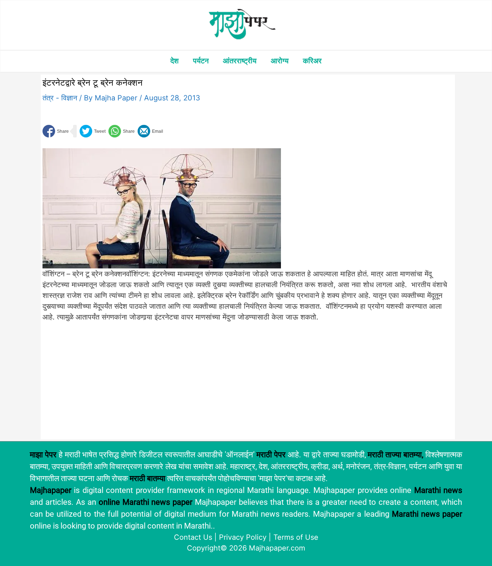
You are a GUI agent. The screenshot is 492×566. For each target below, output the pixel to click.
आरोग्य (280, 60)
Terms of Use (295, 537)
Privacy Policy (243, 537)
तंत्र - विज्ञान (60, 98)
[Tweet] (93, 131)
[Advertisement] (162, 384)
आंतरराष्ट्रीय (239, 60)
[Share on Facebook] (56, 131)
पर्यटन (201, 60)
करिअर (312, 60)
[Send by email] (150, 131)
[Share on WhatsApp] (121, 131)
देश (174, 60)
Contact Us (193, 537)
